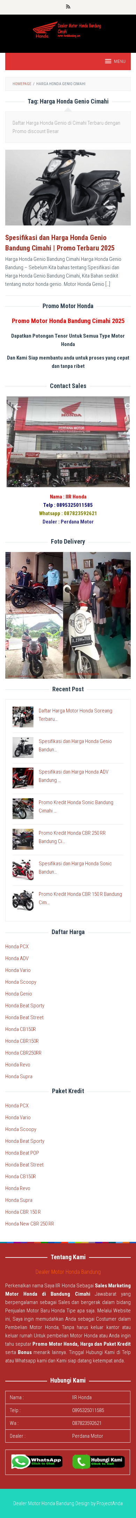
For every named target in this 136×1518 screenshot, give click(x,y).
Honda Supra (18, 1076)
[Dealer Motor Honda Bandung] (68, 30)
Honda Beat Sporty (24, 1006)
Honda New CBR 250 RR (29, 1224)
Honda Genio (18, 994)
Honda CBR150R (22, 1041)
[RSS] (68, 7)
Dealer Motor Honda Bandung (68, 1272)
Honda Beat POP (22, 1153)
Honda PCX (17, 946)
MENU (120, 61)
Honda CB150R (20, 1029)
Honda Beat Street (24, 1017)
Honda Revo (17, 1065)
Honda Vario (18, 970)
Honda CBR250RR (23, 1053)
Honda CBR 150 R (23, 1212)
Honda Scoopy (20, 982)
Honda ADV (17, 958)
